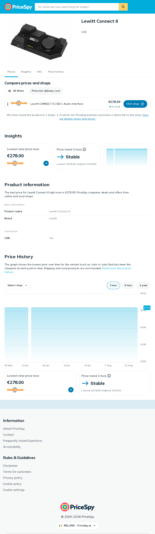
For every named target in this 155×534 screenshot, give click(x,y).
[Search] (123, 7)
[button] (16, 91)
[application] (127, 156)
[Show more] (8, 104)
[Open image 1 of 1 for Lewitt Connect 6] (39, 41)
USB (84, 32)
